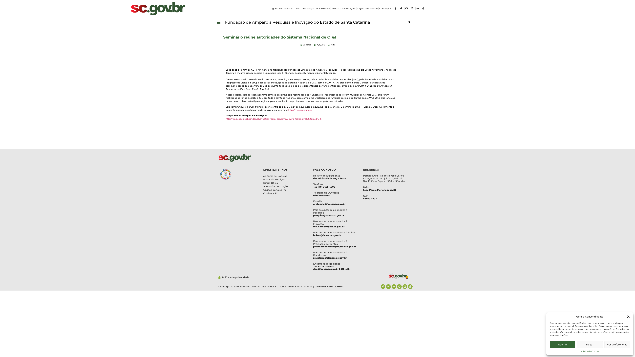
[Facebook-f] (383, 286)
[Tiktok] (410, 286)
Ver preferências (617, 344)
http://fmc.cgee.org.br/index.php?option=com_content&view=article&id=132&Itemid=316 (273, 119)
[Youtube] (394, 286)
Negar (589, 344)
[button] (628, 316)
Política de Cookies (589, 351)
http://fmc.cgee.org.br (300, 110)
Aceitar (562, 344)
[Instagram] (399, 286)
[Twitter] (388, 286)
